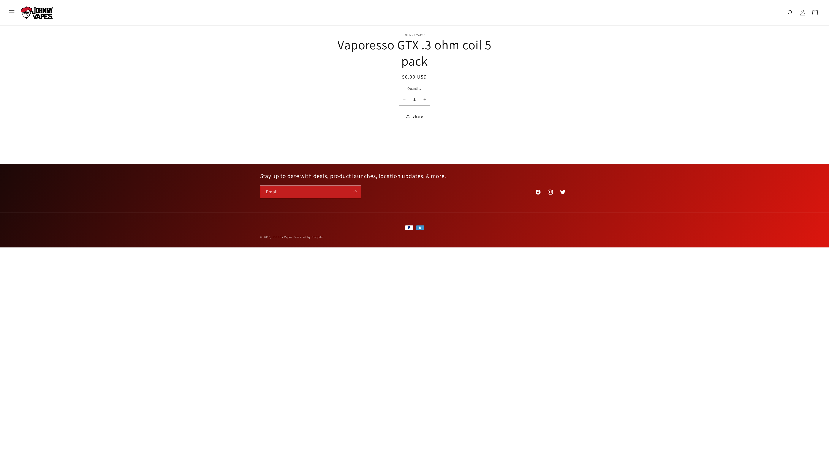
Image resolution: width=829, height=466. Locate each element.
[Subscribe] (355, 191)
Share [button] (418, 116)
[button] (12, 12)
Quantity (414, 88)
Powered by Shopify (308, 237)
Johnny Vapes (282, 237)
